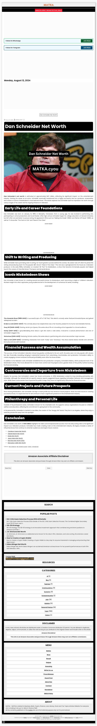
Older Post (89, 468)
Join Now (87, 41)
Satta (77, 717)
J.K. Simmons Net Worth (16, 532)
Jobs (46, 599)
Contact (49, 686)
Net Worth (12, 446)
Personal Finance (47, 607)
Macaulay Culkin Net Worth (17, 443)
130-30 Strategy (13, 525)
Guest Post (49, 678)
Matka (48, 651)
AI (47, 576)
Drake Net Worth (13, 436)
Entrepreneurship (47, 596)
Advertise (48, 682)
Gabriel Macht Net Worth (16, 434)
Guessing (48, 666)
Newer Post (8, 468)
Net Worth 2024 (22, 446)
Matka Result (46, 717)
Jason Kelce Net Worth (15, 438)
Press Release (49, 674)
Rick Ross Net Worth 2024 (16, 441)
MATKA (51, 716)
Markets (47, 603)
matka (30, 710)
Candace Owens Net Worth (17, 431)
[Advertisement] (49, 25)
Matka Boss (57, 717)
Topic (29, 446)
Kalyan (48, 662)
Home (48, 468)
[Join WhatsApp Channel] (4, 722)
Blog (47, 580)
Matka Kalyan (36, 717)
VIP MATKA (35, 446)
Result (48, 659)
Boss (48, 655)
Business (47, 584)
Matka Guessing (69, 717)
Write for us (48, 670)
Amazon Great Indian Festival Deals (48, 10)
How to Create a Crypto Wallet (19, 538)
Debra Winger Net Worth (16, 544)
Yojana (47, 615)
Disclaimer (48, 690)
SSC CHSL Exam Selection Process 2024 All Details (26, 519)
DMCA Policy (48, 693)
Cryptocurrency (47, 588)
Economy (47, 592)
